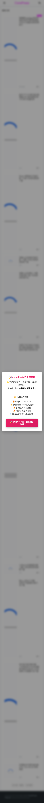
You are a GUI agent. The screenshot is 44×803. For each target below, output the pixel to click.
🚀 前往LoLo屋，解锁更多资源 (22, 423)
